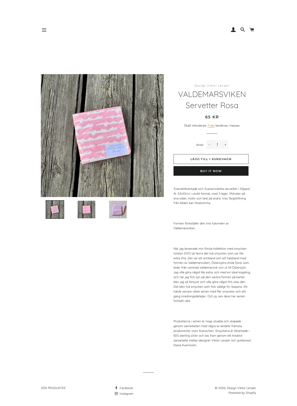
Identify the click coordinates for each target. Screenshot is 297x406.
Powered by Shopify (242, 393)
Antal (199, 145)
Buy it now (211, 171)
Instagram (126, 394)
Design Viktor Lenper (241, 388)
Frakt (211, 125)
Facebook (126, 388)
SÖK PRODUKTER (53, 388)
